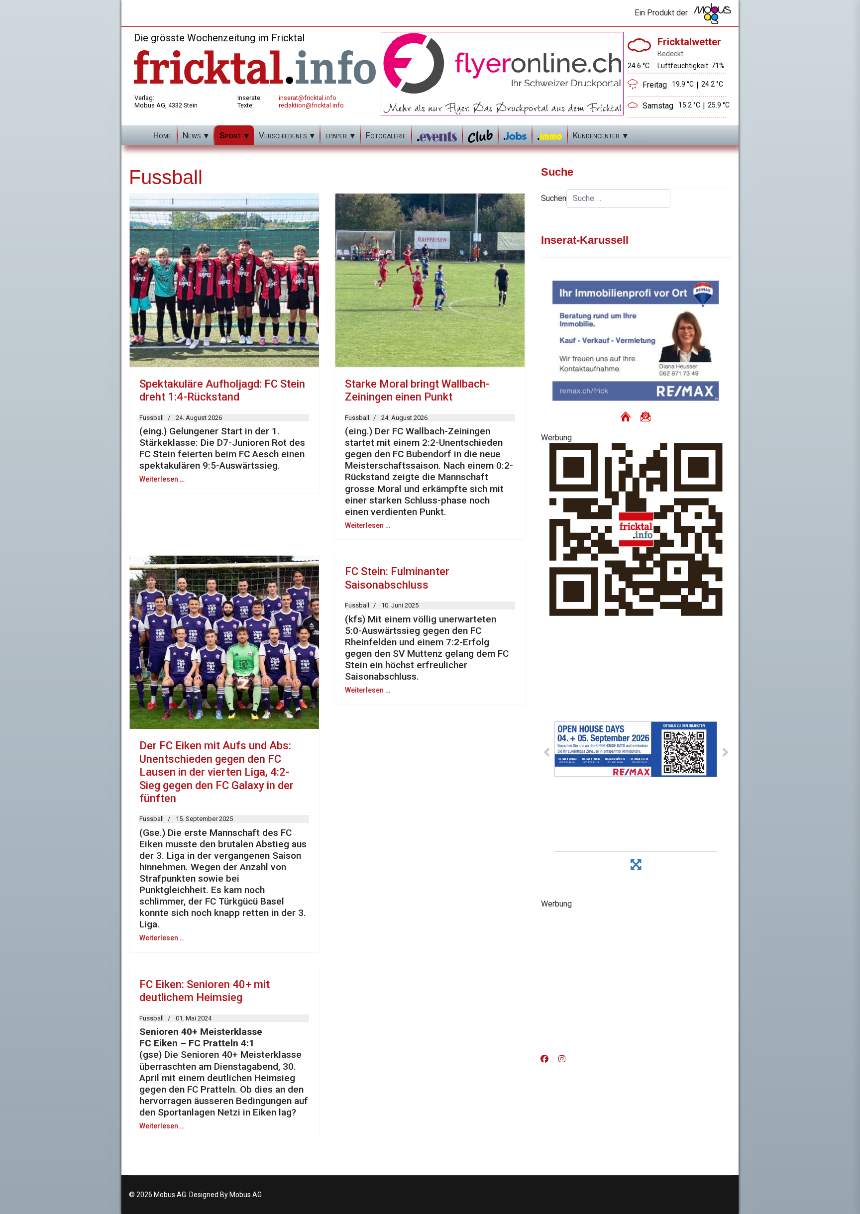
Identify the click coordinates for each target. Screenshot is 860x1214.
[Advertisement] (636, 978)
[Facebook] (544, 1059)
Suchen (553, 198)
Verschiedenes (283, 135)
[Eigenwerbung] (502, 73)
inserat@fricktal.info (307, 97)
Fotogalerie (386, 135)
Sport (230, 135)
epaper (336, 135)
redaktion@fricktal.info (311, 105)
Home (162, 135)
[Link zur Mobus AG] (712, 13)
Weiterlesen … (162, 479)
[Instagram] (561, 1059)
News (192, 135)
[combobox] (618, 198)
